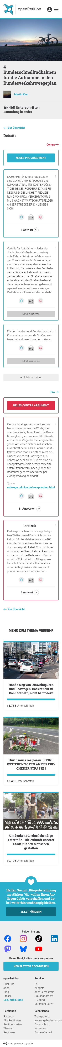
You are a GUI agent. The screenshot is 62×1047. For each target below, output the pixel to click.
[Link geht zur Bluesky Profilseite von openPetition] (23, 948)
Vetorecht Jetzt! (43, 1004)
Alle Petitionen (12, 1020)
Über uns (8, 984)
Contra (50, 144)
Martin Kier (21, 94)
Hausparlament (43, 996)
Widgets (39, 988)
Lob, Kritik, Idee (13, 1000)
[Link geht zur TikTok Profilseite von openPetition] (38, 938)
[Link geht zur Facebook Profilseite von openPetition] (7, 938)
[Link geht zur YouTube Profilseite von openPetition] (38, 948)
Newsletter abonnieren (31, 966)
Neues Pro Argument (31, 158)
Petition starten (12, 1024)
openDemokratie (44, 992)
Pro (52, 392)
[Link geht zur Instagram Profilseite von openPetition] (23, 938)
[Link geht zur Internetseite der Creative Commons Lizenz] (5, 1043)
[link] (56, 9)
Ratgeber (8, 1016)
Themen (8, 1028)
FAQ (36, 984)
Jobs (6, 988)
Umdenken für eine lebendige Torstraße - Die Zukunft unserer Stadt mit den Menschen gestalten (31, 842)
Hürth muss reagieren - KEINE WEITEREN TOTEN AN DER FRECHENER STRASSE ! (31, 764)
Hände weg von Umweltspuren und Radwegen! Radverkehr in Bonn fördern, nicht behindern (31, 689)
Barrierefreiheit (43, 1032)
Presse (7, 996)
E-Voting (39, 1000)
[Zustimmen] (22, 217)
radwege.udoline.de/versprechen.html (31, 487)
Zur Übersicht (16, 127)
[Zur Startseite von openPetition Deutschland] (22, 9)
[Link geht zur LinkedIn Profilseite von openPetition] (54, 938)
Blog (6, 992)
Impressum (41, 1028)
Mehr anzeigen (33, 377)
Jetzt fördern (31, 911)
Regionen (9, 1032)
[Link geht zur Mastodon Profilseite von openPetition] (7, 948)
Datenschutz (42, 1024)
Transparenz (42, 1016)
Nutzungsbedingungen (48, 1020)
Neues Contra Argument (31, 405)
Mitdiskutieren (31, 314)
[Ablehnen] (40, 217)
